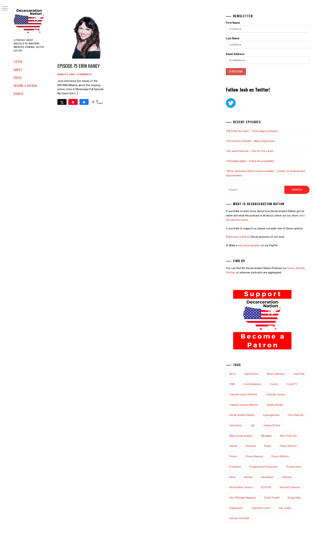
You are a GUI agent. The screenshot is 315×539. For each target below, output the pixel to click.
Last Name (233, 38)
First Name (233, 22)
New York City (288, 435)
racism (248, 477)
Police (267, 446)
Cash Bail (298, 374)
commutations (252, 384)
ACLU (232, 374)
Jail (252, 425)
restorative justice (240, 487)
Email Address (235, 54)
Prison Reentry (254, 456)
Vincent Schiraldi (239, 518)
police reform (288, 446)
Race (232, 477)
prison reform (280, 456)
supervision (236, 508)
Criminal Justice (275, 394)
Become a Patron (25, 86)
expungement (271, 415)
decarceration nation (242, 415)
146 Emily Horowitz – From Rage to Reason (252, 131)
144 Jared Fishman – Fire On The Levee (249, 151)
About (18, 70)
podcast (251, 446)
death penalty (275, 404)
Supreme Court (261, 508)
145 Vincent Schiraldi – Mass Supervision (250, 141)
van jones (284, 508)
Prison (233, 456)
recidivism (267, 477)
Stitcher (230, 272)
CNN (232, 384)
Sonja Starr (294, 497)
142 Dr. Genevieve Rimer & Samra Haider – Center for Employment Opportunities (265, 173)
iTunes (291, 268)
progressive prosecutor (264, 466)
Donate (19, 94)
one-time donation (249, 245)
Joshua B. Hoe (271, 425)
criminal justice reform (243, 404)
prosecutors (293, 466)
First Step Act (296, 415)
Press (18, 78)
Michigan (266, 435)
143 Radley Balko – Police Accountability (250, 161)
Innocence (235, 425)
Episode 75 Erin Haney (78, 65)
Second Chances (290, 487)
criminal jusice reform (243, 394)
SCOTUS (266, 487)
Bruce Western (276, 374)
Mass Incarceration (240, 435)
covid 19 (292, 384)
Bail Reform (252, 374)
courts (274, 384)
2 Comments (84, 74)
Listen (18, 62)
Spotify (300, 268)
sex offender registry (242, 497)
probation (235, 466)
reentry (287, 477)
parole (233, 446)
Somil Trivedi (271, 497)
